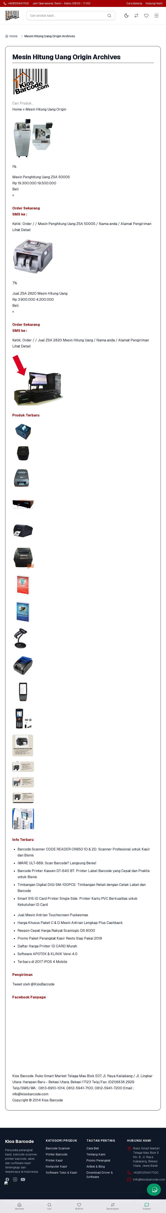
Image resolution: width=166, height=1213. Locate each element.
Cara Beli (92, 1148)
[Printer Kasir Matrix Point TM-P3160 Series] (83, 432)
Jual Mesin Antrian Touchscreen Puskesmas (53, 915)
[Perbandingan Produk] (136, 15)
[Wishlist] (146, 15)
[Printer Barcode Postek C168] (83, 531)
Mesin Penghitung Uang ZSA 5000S (41, 177)
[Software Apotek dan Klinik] (83, 584)
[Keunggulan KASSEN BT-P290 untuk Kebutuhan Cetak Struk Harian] (83, 665)
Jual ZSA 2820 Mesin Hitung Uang (39, 293)
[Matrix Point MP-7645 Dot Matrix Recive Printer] (83, 477)
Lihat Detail (21, 230)
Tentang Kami (95, 1154)
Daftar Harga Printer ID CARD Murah (47, 946)
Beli (15, 189)
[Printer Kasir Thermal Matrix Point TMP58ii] (83, 453)
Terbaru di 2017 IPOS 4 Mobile (42, 961)
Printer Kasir (54, 1160)
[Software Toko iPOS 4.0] (83, 611)
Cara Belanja (134, 3)
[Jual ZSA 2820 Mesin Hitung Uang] (83, 256)
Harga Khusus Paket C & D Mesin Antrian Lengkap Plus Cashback (70, 923)
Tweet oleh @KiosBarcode (33, 984)
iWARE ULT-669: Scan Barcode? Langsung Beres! (57, 863)
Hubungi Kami (154, 3)
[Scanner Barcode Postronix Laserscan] (83, 638)
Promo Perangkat (98, 1160)
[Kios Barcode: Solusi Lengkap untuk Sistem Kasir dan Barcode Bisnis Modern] (83, 819)
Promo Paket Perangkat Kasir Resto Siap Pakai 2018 (60, 938)
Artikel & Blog (95, 1166)
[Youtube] (23, 1179)
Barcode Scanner (58, 1148)
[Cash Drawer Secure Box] (83, 504)
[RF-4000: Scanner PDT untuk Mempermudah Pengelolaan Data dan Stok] (83, 718)
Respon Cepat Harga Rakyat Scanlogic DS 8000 (56, 930)
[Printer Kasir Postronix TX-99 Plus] (83, 558)
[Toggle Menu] (156, 15)
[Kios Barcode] (83, 81)
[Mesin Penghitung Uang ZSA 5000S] (83, 138)
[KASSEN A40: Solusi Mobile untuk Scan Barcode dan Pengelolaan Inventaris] (83, 692)
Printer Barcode (56, 1154)
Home (14, 36)
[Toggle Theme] (126, 15)
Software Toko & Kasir (61, 1172)
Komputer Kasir (56, 1166)
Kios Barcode (52, 1100)
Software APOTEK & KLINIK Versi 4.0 (47, 954)
